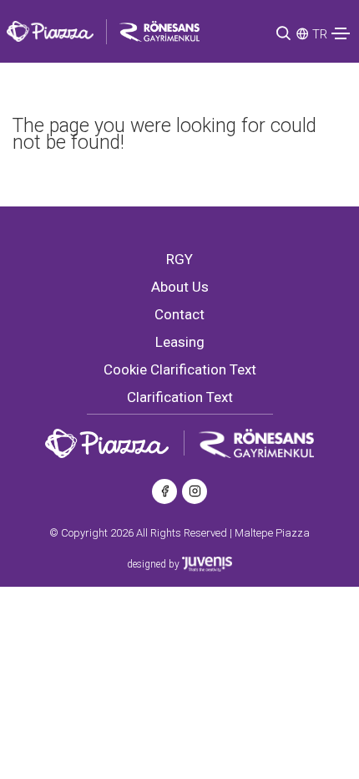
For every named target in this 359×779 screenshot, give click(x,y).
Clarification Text (180, 397)
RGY (179, 259)
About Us (180, 286)
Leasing (180, 341)
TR (319, 34)
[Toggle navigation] (340, 33)
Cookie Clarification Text (180, 369)
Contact (179, 314)
